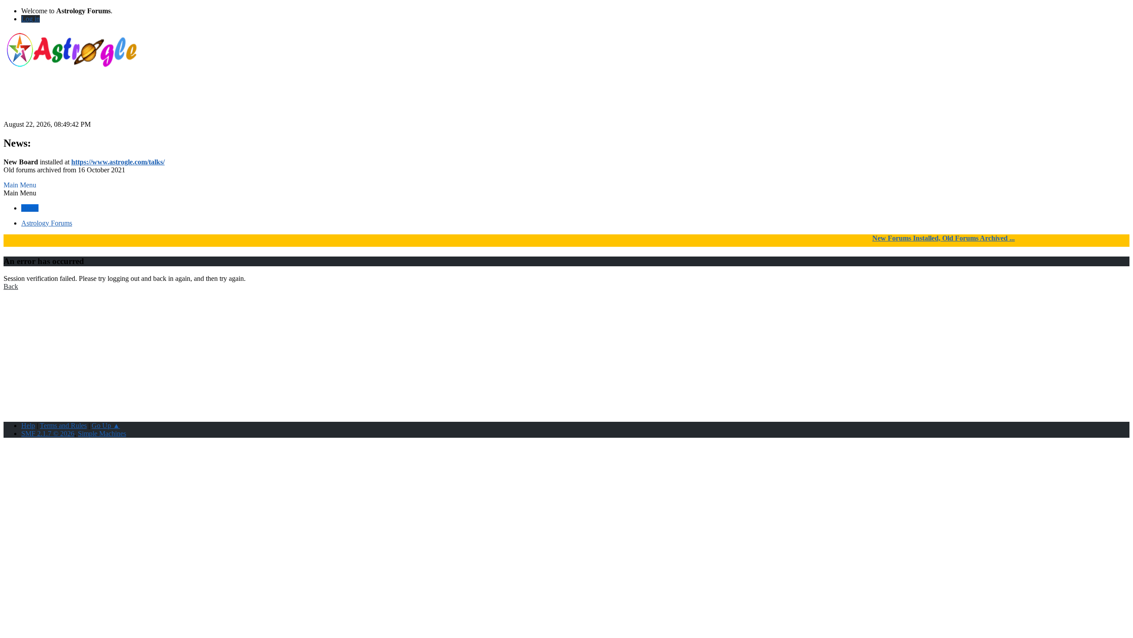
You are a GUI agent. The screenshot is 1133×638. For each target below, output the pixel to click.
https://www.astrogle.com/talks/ (118, 162)
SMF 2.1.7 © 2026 (47, 433)
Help (28, 425)
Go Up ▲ (106, 425)
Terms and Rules (63, 425)
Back (11, 286)
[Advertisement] (566, 101)
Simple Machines (102, 433)
